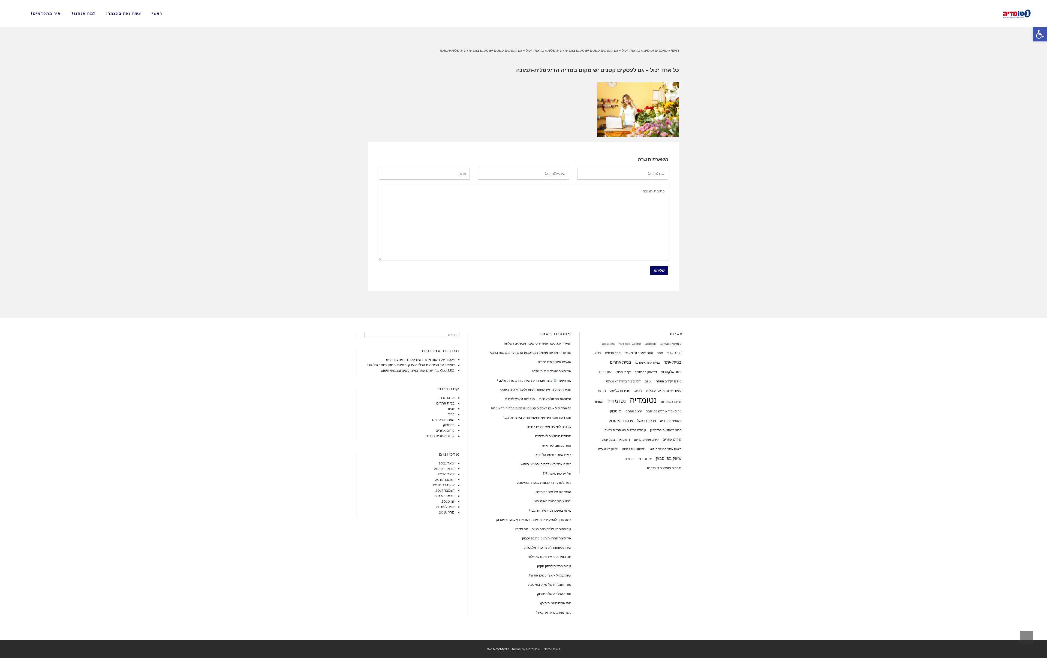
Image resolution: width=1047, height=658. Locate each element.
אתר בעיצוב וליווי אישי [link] (639, 353)
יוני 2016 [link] (448, 501)
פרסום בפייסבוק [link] (621, 420)
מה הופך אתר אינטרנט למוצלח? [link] (549, 557)
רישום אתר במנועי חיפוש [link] (665, 449)
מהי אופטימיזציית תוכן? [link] (555, 603)
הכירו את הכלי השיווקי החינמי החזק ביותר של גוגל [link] (537, 417)
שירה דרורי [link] (645, 458)
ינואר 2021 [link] (447, 463)
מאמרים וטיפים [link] (655, 50)
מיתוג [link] (602, 390)
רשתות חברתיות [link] (634, 449)
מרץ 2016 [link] (447, 512)
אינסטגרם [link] (447, 398)
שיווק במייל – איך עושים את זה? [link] (549, 575)
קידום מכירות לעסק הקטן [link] (554, 566)
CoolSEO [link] (447, 371)
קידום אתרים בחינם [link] (646, 439)
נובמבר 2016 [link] (444, 496)
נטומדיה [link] (643, 400)
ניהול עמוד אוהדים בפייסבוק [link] (663, 411)
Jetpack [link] (650, 343)
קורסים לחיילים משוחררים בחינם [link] (625, 430)
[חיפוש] (369, 335)
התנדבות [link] (605, 372)
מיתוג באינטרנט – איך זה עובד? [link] (549, 510)
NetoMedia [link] (501, 649)
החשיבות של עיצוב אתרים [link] (553, 492)
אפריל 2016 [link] (445, 507)
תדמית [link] (629, 458)
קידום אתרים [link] (672, 439)
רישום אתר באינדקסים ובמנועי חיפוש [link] (546, 464)
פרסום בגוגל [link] (646, 420)
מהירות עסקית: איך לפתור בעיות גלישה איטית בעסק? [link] (535, 390)
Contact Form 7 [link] (670, 343)
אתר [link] (660, 353)
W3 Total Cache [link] (630, 343)
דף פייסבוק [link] (623, 372)
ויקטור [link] (450, 360)
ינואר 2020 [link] (446, 474)
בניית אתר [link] (672, 362)
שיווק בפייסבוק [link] (668, 458)
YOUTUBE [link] (674, 353)
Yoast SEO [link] (608, 343)
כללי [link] (451, 414)
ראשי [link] (675, 50)
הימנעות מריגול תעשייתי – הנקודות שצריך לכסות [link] (538, 399)
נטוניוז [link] (599, 401)
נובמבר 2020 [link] (444, 469)
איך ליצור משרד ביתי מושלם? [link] (551, 371)
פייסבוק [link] (615, 411)
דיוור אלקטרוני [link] (671, 372)
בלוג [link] (598, 353)
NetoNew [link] (533, 649)
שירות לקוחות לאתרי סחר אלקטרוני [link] (547, 548)
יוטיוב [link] (648, 381)
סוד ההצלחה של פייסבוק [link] (554, 594)
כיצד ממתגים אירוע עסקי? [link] (553, 612)
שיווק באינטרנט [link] (608, 449)
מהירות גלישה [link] (620, 390)
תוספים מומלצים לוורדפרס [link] (664, 468)
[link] (1040, 34)
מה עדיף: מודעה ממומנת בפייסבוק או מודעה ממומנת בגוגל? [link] (530, 353)
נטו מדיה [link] (616, 401)
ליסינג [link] (638, 391)
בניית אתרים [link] (620, 362)
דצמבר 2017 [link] (445, 490)
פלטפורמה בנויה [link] (670, 420)
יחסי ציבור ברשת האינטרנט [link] (623, 381)
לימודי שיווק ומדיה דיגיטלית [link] (663, 391)
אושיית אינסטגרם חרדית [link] (554, 362)
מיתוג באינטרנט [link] (671, 401)
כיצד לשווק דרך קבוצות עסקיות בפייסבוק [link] (543, 483)
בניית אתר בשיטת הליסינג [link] (553, 455)
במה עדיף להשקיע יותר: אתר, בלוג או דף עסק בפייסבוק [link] (533, 520)
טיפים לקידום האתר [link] (668, 381)
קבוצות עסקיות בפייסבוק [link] (665, 430)
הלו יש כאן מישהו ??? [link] (557, 473)
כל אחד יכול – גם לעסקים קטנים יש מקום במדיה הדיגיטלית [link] (593, 50)
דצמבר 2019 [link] (445, 480)
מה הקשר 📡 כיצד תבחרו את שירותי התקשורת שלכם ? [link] (534, 380)
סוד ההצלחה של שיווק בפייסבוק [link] (549, 585)
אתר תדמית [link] (613, 353)
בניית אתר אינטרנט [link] (647, 362)
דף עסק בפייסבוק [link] (646, 372)
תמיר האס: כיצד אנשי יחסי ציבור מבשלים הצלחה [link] (537, 343)
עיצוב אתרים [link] (633, 411)
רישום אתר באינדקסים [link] (615, 439)
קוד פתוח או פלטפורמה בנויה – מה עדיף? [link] (543, 529)
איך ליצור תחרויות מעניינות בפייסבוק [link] (546, 538)
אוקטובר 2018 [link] (444, 485)
